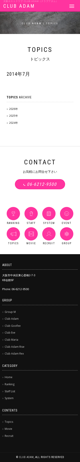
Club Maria (11, 340)
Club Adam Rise (14, 347)
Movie (8, 429)
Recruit (9, 436)
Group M (10, 312)
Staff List (10, 391)
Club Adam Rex (14, 353)
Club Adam (12, 319)
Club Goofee (13, 326)
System (9, 398)
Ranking (9, 384)
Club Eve (10, 332)
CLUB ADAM (19, 6)
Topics (9, 422)
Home (8, 377)
